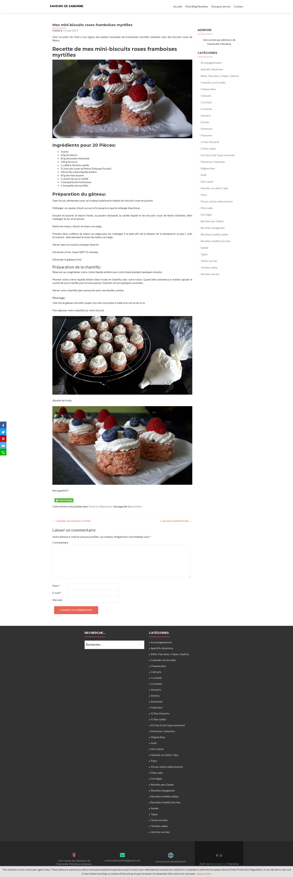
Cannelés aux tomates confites (71, 520)
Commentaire (59, 542)
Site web (57, 599)
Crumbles (206, 108)
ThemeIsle (233, 863)
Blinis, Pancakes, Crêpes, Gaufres (220, 75)
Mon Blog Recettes (196, 6)
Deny (208, 873)
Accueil (177, 6)
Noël (203, 174)
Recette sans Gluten (212, 221)
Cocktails (206, 102)
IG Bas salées (208, 148)
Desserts (93, 506)
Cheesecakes (208, 89)
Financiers (206, 135)
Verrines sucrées (210, 274)
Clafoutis (206, 95)
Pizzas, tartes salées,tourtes (217, 201)
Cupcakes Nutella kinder (176, 520)
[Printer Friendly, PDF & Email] (64, 500)
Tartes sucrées (209, 260)
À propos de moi (220, 6)
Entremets (207, 128)
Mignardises (105, 506)
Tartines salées (209, 267)
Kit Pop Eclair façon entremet (218, 155)
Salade (204, 247)
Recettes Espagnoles (213, 227)
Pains (204, 194)
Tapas (204, 254)
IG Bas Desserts (210, 141)
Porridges (206, 214)
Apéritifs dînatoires (212, 69)
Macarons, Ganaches (213, 161)
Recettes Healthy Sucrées (215, 241)
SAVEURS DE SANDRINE (66, 6)
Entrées (205, 122)
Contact (238, 6)
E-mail (57, 592)
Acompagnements (211, 62)
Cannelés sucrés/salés (213, 82)
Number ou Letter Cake (214, 188)
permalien (136, 506)
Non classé (207, 181)
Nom (56, 585)
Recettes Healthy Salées (215, 234)
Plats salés (207, 208)
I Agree (200, 873)
